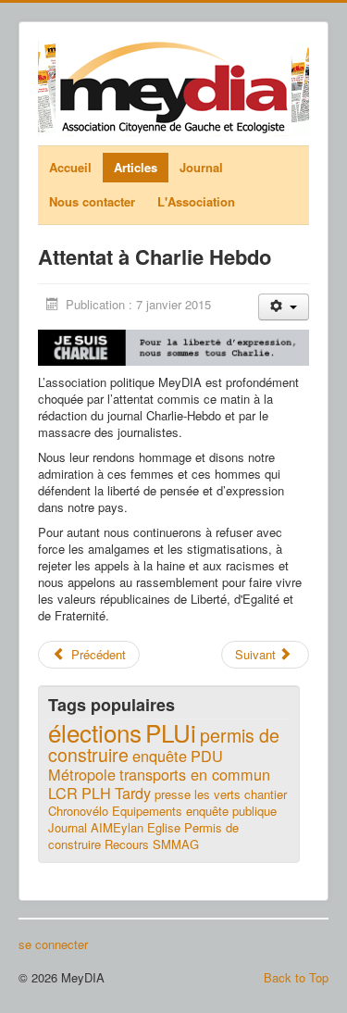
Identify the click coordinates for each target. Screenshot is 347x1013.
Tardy (133, 793)
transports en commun (194, 774)
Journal (201, 167)
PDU (207, 755)
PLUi (170, 732)
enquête (159, 755)
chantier (265, 794)
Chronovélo (78, 810)
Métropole (82, 774)
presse (173, 794)
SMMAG (176, 844)
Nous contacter (92, 201)
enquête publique (231, 810)
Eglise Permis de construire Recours (143, 836)
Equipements (147, 810)
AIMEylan (117, 827)
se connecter (53, 944)
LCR (63, 793)
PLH (96, 793)
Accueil (70, 167)
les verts (217, 794)
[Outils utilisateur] (283, 307)
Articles (135, 167)
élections (95, 732)
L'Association (196, 201)
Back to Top (296, 977)
